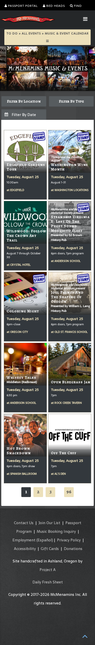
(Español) (44, 540)
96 (68, 491)
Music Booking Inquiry (56, 531)
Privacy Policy (69, 540)
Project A (48, 569)
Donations (73, 548)
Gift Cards (50, 548)
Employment (23, 540)
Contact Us (23, 523)
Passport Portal (22, 5)
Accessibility (25, 548)
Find (77, 5)
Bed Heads (55, 5)
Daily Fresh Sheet (47, 582)
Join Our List (49, 523)
